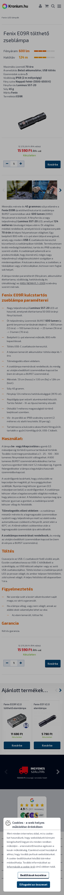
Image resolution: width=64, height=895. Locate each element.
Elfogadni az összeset (33, 884)
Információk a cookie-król (21, 866)
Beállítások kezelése (33, 875)
